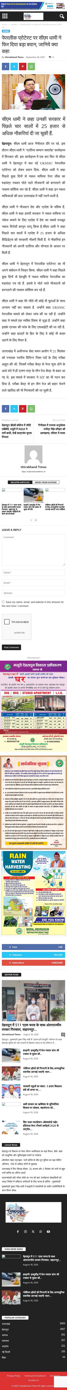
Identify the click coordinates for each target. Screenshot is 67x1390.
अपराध (5, 1335)
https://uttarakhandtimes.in (33, 471)
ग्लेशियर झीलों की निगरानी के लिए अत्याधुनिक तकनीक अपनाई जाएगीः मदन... (43, 1070)
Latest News (11, 1144)
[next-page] (36, 520)
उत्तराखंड (14, 24)
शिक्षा (4, 1357)
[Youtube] (48, 1232)
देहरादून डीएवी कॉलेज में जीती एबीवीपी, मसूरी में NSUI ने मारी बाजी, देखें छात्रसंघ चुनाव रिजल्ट (17, 431)
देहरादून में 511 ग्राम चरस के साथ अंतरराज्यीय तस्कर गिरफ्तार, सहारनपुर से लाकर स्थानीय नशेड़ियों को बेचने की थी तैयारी (11, 509)
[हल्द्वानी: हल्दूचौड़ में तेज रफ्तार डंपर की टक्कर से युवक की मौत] (34, 495)
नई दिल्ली (6, 1352)
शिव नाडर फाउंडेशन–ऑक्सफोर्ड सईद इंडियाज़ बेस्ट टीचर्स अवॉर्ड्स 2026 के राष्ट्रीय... (41, 1125)
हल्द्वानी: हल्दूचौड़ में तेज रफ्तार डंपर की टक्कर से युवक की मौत (32, 507)
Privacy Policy (13, 1375)
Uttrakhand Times (14, 57)
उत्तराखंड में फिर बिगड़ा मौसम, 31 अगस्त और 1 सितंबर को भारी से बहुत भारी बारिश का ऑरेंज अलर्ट (33, 1170)
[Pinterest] (22, 66)
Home (4, 24)
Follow (58, 954)
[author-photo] (33, 454)
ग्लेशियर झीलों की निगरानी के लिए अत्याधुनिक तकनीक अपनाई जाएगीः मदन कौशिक (55, 507)
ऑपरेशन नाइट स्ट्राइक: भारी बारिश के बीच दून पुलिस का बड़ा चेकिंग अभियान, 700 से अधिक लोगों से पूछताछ (31, 1162)
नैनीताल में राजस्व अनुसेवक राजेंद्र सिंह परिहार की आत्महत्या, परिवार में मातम (51, 429)
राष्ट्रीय (5, 1346)
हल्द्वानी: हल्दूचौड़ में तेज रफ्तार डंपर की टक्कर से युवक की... (41, 1052)
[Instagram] (26, 1232)
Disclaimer (55, 1375)
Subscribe (57, 962)
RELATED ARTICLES (20, 482)
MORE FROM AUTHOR (46, 482)
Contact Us (33, 1380)
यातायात (5, 1340)
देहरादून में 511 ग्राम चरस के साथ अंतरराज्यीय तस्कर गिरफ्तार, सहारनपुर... (31, 1027)
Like (60, 947)
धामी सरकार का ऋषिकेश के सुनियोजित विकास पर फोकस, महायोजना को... (41, 1105)
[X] (14, 66)
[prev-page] (31, 520)
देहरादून (5, 1329)
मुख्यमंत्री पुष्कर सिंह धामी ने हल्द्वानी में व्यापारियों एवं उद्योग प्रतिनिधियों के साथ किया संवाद (33, 1188)
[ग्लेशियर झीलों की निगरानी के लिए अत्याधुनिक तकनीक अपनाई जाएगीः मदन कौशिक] (55, 495)
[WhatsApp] (31, 66)
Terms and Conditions (35, 1375)
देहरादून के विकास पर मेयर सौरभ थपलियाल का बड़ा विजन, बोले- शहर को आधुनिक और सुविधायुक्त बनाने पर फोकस (32, 1153)
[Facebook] (5, 66)
